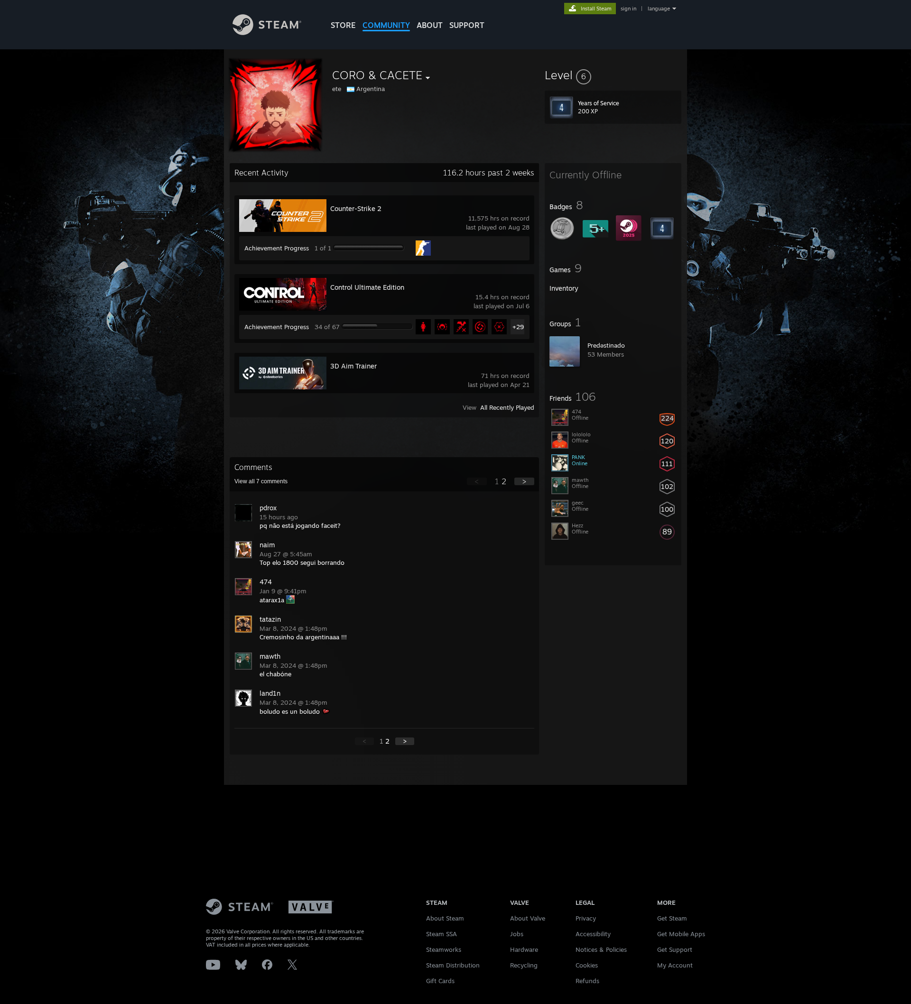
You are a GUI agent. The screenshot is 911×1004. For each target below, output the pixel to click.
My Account (675, 965)
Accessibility (593, 934)
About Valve (527, 918)
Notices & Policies (601, 949)
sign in (628, 8)
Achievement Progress (276, 248)
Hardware (524, 949)
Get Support (674, 949)
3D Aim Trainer (353, 366)
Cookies (587, 965)
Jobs (516, 934)
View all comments (261, 481)
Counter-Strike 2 (355, 208)
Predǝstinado (606, 345)
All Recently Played (507, 407)
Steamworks (443, 949)
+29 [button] (518, 327)
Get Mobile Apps (681, 934)
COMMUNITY (386, 25)
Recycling (524, 965)
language (659, 8)
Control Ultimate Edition (367, 287)
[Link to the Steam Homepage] (266, 32)
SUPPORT (466, 25)
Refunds (587, 981)
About (430, 25)
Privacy (586, 918)
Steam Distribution (453, 965)
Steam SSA (441, 934)
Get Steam (672, 918)
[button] (613, 74)
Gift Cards (440, 981)
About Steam (445, 918)
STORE (343, 25)
